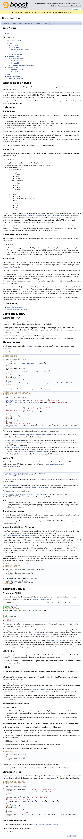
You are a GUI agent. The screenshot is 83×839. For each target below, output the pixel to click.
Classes (38, 23)
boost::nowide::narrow (11, 466)
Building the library (17, 58)
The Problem (15, 45)
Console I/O (15, 72)
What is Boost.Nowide (14, 41)
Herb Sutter (53, 5)
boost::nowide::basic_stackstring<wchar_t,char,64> (23, 494)
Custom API (15, 63)
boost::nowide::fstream (46, 634)
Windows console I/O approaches (17, 309)
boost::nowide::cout (11, 425)
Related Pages (17, 23)
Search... (77, 9)
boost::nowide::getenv (36, 689)
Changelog (6, 33)
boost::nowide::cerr (11, 402)
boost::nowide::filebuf (56, 640)
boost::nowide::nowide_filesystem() (16, 535)
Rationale (10, 43)
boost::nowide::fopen (56, 215)
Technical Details (12, 67)
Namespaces (28, 23)
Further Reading (16, 54)
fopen (15, 610)
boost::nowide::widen (53, 464)
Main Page (7, 23)
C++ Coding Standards (75, 5)
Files (45, 23)
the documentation (61, 291)
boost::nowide (33, 346)
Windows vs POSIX (17, 70)
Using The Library (13, 56)
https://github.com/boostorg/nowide (46, 824)
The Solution (15, 47)
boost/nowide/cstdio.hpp (32, 215)
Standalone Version (13, 76)
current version (60, 12)
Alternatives (15, 52)
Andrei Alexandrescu (64, 5)
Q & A (8, 74)
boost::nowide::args (11, 400)
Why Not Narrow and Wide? (20, 50)
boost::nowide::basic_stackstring (39, 487)
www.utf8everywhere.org (15, 307)
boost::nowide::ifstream (13, 408)
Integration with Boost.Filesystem (22, 65)
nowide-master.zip (25, 832)
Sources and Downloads (15, 78)
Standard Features (17, 61)
